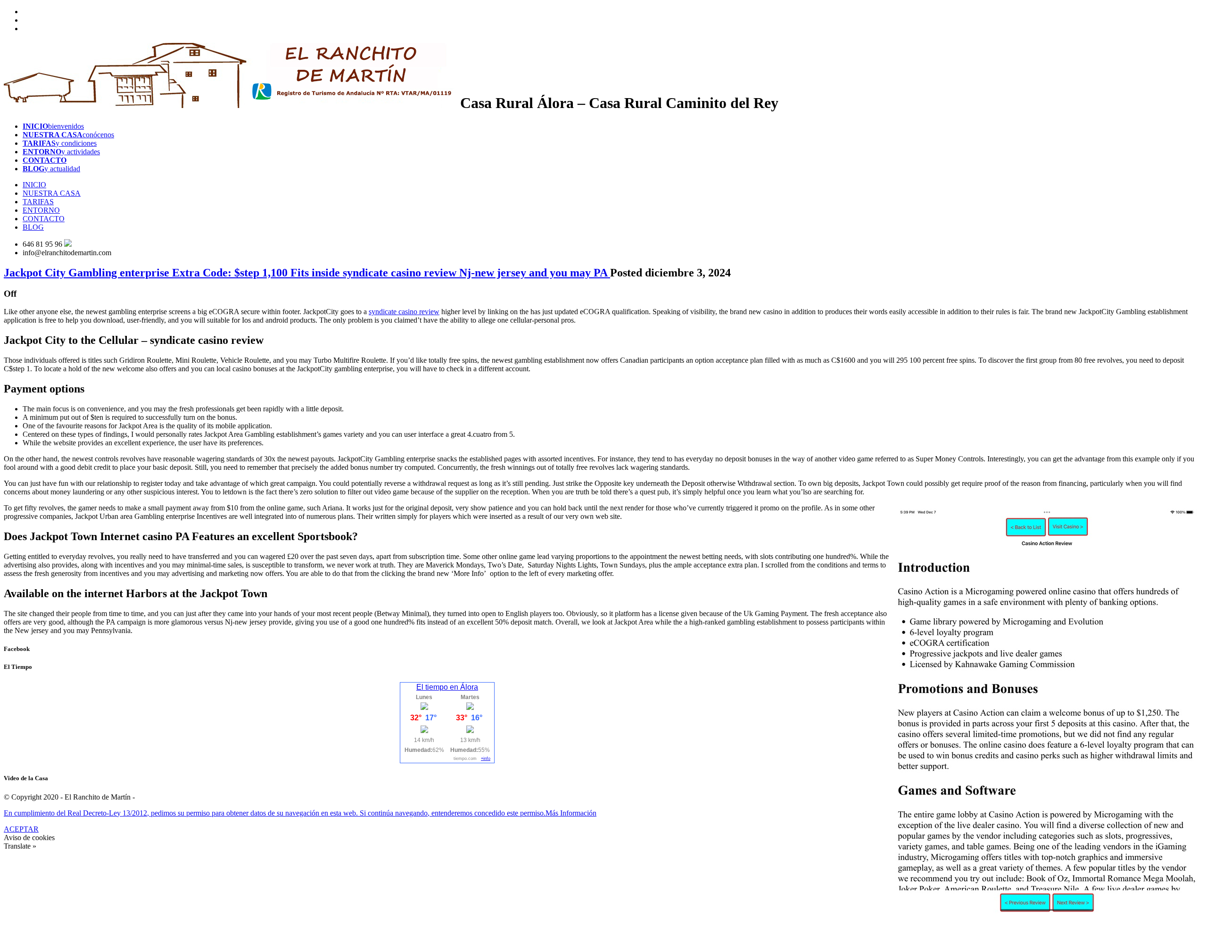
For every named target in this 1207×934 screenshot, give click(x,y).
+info (485, 758)
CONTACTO (44, 219)
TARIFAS (38, 202)
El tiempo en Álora (447, 687)
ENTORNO (41, 210)
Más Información (571, 813)
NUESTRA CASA (52, 193)
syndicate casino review (404, 312)
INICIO (34, 185)
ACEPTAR (21, 829)
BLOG (33, 227)
